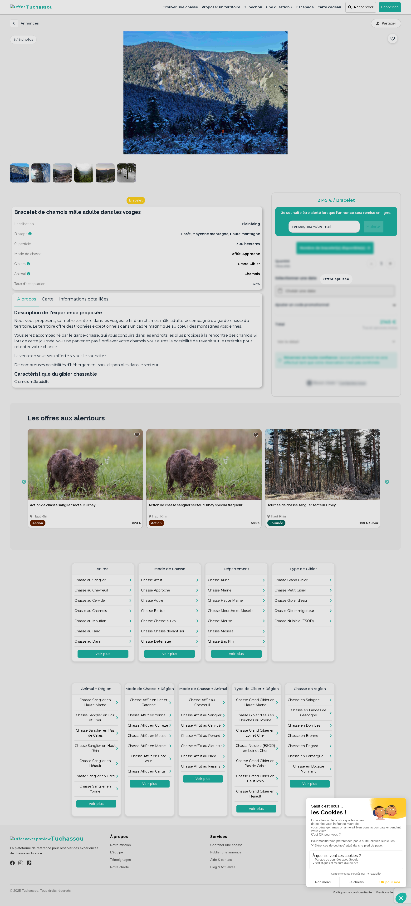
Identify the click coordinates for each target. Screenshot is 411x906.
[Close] (257, 385)
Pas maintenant (205, 494)
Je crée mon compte (205, 483)
